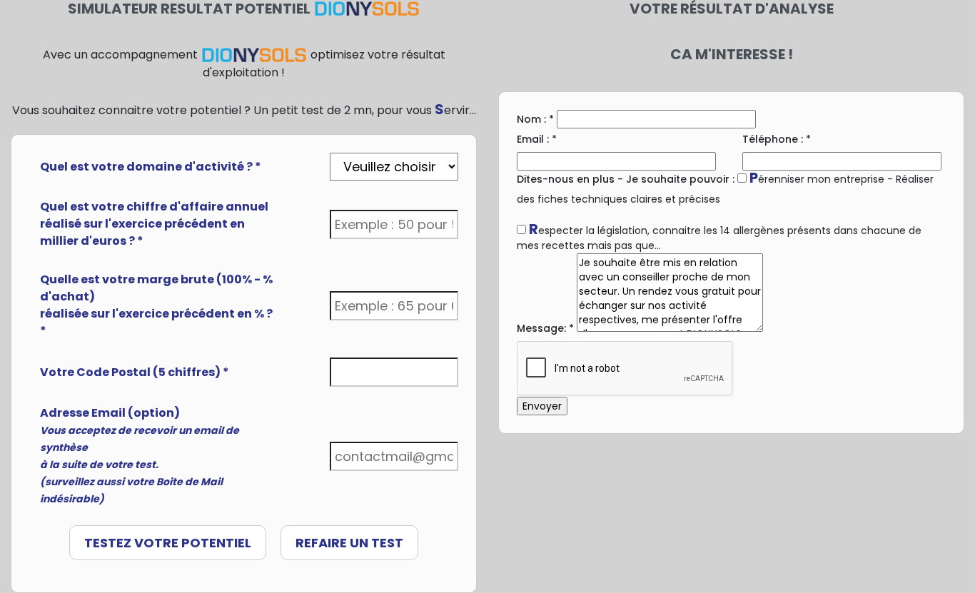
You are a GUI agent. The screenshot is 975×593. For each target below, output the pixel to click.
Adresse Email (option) (139, 455)
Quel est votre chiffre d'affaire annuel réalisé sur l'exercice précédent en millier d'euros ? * (154, 223)
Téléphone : (776, 139)
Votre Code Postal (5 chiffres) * (134, 372)
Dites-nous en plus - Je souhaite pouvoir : (625, 179)
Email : (537, 139)
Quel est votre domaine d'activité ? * (150, 166)
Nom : (535, 119)
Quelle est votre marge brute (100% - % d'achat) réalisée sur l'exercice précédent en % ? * (156, 305)
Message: (545, 328)
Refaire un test (349, 543)
